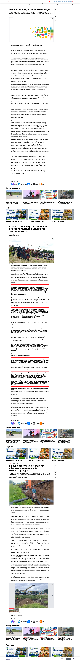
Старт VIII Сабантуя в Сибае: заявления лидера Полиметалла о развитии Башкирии (44, 4)
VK (55, 1)
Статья (7, 4)
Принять (68, 658)
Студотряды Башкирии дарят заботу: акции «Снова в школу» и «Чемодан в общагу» (61, 4)
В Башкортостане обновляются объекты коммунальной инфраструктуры (26, 4)
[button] (52, 595)
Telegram (60, 1)
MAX (70, 1)
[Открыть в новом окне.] (14, 184)
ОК (65, 1)
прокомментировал (40, 293)
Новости (10, 463)
